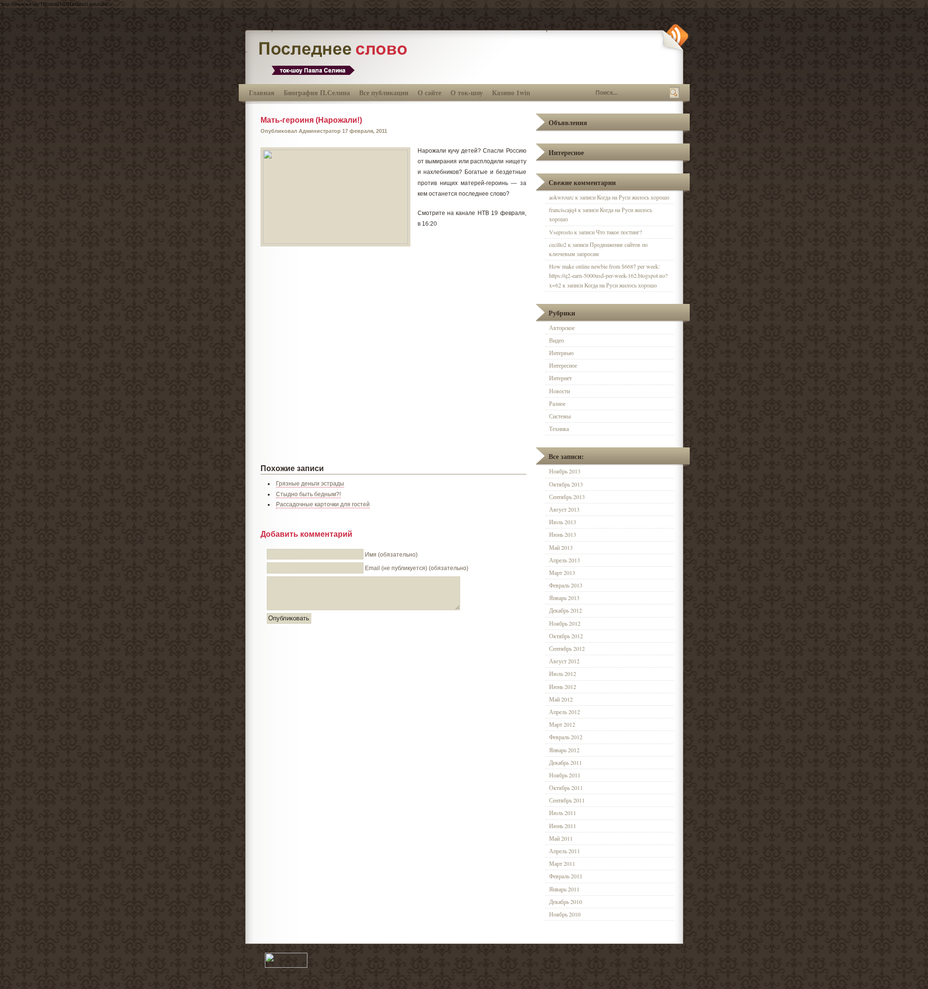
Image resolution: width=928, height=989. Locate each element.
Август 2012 (564, 661)
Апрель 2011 (564, 851)
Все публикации (383, 92)
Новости (559, 391)
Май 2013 (561, 547)
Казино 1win (511, 92)
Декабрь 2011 (565, 762)
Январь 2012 (564, 750)
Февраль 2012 (565, 737)
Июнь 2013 (562, 534)
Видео (556, 340)
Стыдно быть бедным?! (308, 494)
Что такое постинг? (619, 232)
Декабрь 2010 (565, 901)
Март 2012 (562, 724)
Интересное (563, 365)
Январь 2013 (564, 598)
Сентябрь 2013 (567, 497)
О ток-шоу (466, 92)
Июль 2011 (562, 813)
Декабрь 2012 (565, 610)
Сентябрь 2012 (567, 648)
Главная (262, 92)
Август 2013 (564, 509)
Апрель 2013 (564, 560)
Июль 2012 (562, 673)
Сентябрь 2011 (567, 800)
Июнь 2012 (562, 686)
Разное (557, 403)
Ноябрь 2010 (564, 914)
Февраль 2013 (565, 585)
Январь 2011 (564, 889)
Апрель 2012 (564, 712)
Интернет (560, 378)
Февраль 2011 (565, 876)
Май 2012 (561, 699)
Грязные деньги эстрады (310, 483)
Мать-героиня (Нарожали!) (311, 120)
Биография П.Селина (317, 92)
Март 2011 (562, 863)
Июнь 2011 (562, 826)
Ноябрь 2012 (564, 623)
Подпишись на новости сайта (675, 37)
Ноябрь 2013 (564, 471)
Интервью (561, 353)
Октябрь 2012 (566, 636)
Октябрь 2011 (566, 787)
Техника (559, 428)
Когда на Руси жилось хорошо (633, 197)
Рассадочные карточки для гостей (323, 504)
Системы (560, 416)
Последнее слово (337, 57)
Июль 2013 (562, 522)
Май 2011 (561, 838)
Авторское (562, 327)
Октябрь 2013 (566, 484)
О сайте (429, 92)
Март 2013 (562, 572)
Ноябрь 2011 (564, 775)
